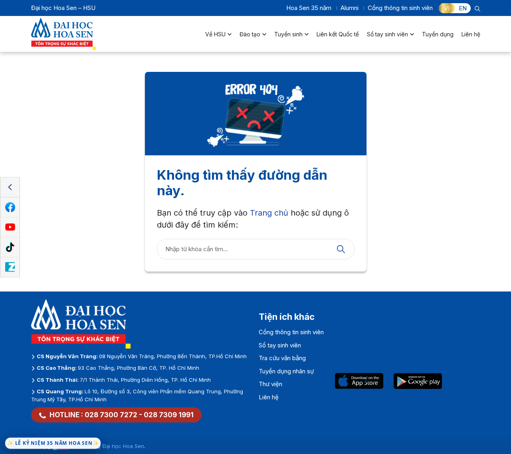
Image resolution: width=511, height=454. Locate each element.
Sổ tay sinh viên (387, 34)
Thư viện (270, 384)
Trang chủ (269, 213)
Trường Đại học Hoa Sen (113, 446)
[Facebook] (10, 207)
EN (463, 8)
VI (447, 8)
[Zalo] (10, 267)
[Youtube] (10, 227)
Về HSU (215, 34)
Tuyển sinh (288, 34)
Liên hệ (470, 34)
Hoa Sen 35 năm (308, 8)
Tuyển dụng (438, 34)
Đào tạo (250, 34)
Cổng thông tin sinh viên (400, 8)
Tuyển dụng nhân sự (286, 371)
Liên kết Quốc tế (338, 34)
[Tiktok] (10, 247)
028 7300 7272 (111, 415)
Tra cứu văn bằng (282, 358)
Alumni (349, 8)
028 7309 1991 (169, 415)
